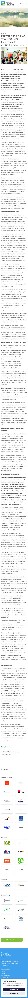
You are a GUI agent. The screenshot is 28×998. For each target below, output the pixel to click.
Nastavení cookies (5, 975)
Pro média (3, 971)
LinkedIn (3, 973)
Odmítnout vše (14, 993)
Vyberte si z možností (18, 985)
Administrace (4, 977)
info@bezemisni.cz (5, 969)
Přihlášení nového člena (12, 939)
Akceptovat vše (14, 989)
